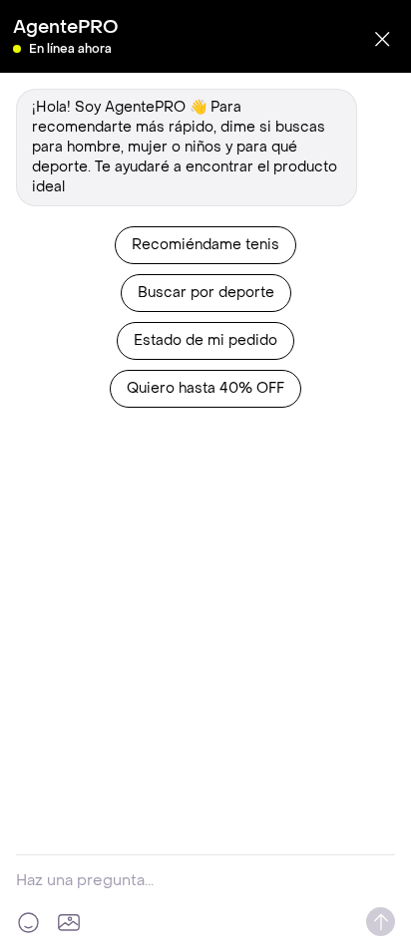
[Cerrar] (382, 39)
